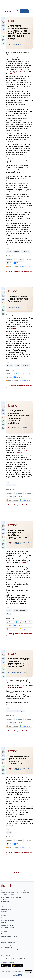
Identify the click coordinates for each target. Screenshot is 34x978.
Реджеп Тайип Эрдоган (20, 610)
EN (14, 975)
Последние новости (6, 909)
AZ (17, 975)
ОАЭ (8, 614)
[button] (2, 18)
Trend (21, 71)
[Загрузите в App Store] (6, 965)
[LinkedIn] (20, 958)
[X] (10, 958)
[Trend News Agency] (6, 886)
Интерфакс (18, 452)
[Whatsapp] (2, 958)
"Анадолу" (11, 73)
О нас (2, 918)
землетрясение (11, 711)
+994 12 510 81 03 (5, 899)
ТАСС (16, 328)
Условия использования (8, 942)
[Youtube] (13, 958)
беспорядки (25, 365)
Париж (17, 365)
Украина (16, 251)
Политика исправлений (7, 927)
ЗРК (14, 485)
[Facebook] (6, 958)
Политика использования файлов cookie (12, 950)
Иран (8, 485)
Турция (9, 251)
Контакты (4, 922)
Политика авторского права (9, 947)
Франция (9, 365)
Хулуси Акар (25, 251)
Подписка (4, 934)
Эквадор (21, 711)
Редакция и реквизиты (7, 920)
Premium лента (5, 911)
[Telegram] (17, 958)
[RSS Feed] (24, 958)
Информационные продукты (9, 936)
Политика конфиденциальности (10, 945)
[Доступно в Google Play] (17, 965)
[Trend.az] (6, 11)
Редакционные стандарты (8, 925)
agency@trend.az (5, 901)
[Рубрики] (31, 11)
